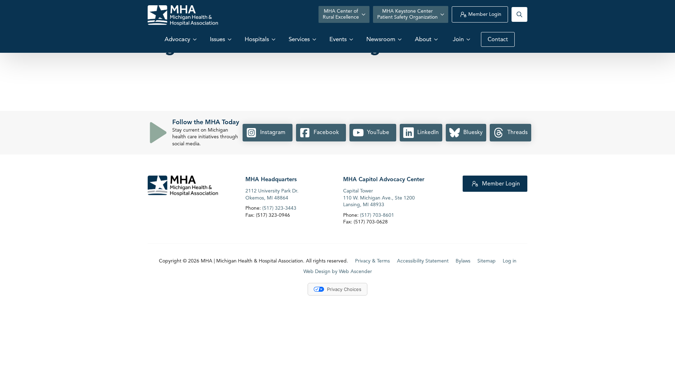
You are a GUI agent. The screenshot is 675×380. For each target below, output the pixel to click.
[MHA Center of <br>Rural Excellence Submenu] (364, 14)
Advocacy (177, 39)
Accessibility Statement (423, 261)
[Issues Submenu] (230, 39)
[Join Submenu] (469, 39)
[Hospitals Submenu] (274, 39)
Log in (509, 261)
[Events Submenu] (352, 39)
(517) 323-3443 (279, 208)
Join (458, 39)
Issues (217, 39)
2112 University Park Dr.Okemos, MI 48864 (271, 194)
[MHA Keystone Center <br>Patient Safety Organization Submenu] (443, 14)
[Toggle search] (519, 14)
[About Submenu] (436, 39)
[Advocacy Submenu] (195, 39)
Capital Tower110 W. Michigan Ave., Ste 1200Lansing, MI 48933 (379, 198)
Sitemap (486, 261)
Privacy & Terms (372, 261)
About (423, 39)
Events (338, 39)
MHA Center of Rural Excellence (341, 14)
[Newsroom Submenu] (400, 39)
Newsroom (380, 39)
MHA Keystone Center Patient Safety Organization (407, 14)
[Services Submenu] (315, 39)
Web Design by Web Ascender (337, 271)
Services (299, 39)
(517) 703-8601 (377, 215)
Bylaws (463, 261)
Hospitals (257, 39)
